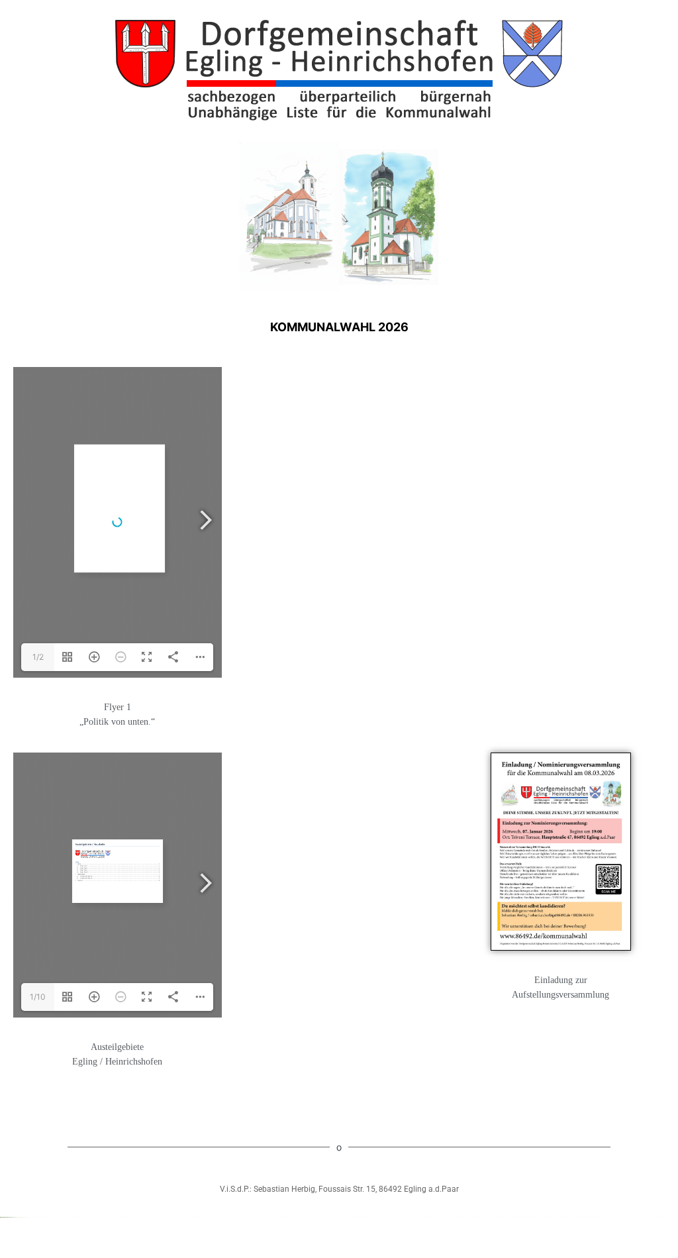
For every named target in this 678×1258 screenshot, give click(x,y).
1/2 (38, 657)
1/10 (38, 997)
